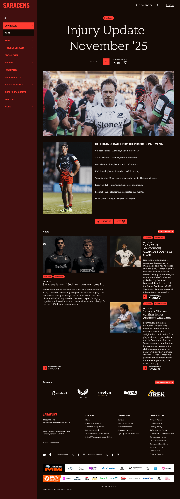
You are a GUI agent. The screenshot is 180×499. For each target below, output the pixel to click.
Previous (106, 221)
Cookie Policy (156, 423)
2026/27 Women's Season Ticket (98, 437)
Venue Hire (10, 99)
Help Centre (155, 451)
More (8, 106)
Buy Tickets (11, 26)
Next (118, 221)
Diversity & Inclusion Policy (162, 434)
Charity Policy (156, 427)
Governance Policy (158, 437)
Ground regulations (158, 441)
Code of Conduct (157, 454)
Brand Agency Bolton (64, 489)
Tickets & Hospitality (94, 427)
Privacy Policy (156, 420)
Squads (9, 62)
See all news (164, 231)
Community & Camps (15, 92)
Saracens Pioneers (125, 430)
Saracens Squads (92, 430)
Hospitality (11, 70)
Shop (7, 33)
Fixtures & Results (14, 48)
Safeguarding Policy (158, 430)
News (7, 40)
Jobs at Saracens (125, 427)
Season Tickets (13, 77)
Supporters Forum (125, 423)
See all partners (162, 382)
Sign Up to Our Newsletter (129, 434)
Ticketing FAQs (156, 447)
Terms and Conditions (159, 444)
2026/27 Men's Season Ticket (97, 434)
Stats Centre (11, 55)
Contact (121, 420)
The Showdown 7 (14, 84)
